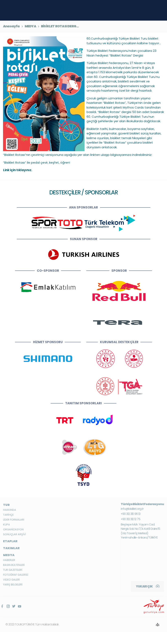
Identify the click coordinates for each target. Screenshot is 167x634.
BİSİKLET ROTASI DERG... (60, 26)
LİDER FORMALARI (13, 519)
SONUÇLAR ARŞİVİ (14, 534)
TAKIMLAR (11, 548)
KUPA (6, 524)
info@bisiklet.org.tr (132, 509)
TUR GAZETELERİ (12, 570)
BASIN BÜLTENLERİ (14, 565)
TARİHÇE (8, 515)
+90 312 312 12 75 (130, 519)
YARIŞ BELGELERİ (12, 584)
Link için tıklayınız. (17, 170)
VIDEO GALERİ (11, 579)
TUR (6, 505)
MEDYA (30, 26)
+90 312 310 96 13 (130, 514)
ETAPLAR (10, 541)
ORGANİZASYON (13, 529)
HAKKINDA (9, 510)
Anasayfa (11, 26)
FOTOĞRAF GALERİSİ (15, 574)
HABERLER (9, 560)
